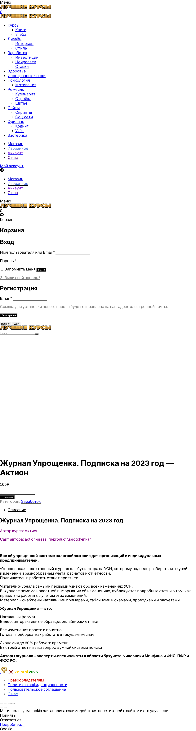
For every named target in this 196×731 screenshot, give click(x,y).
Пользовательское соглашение (37, 689)
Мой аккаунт (12, 166)
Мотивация (25, 85)
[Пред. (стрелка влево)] (1, 707)
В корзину (7, 497)
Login (16, 323)
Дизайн (14, 39)
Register (5, 323)
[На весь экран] (9, 703)
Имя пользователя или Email (27, 252)
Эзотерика (17, 135)
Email (6, 298)
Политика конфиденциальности (37, 685)
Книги (20, 30)
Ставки (22, 66)
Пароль (8, 261)
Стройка (23, 99)
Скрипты (23, 112)
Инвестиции (26, 57)
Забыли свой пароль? (20, 278)
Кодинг (22, 126)
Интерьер (24, 43)
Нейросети (25, 62)
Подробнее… (12, 724)
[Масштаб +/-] (13, 703)
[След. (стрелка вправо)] (5, 707)
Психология (19, 80)
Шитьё (21, 103)
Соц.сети (24, 117)
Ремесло (16, 89)
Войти (41, 269)
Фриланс (16, 121)
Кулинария (25, 94)
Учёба (20, 34)
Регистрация (9, 315)
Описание (17, 510)
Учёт (19, 131)
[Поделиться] (5, 703)
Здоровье (17, 71)
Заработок (17, 53)
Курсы (13, 25)
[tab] (102, 510)
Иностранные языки (27, 76)
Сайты (14, 108)
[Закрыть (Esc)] (1, 703)
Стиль (21, 48)
